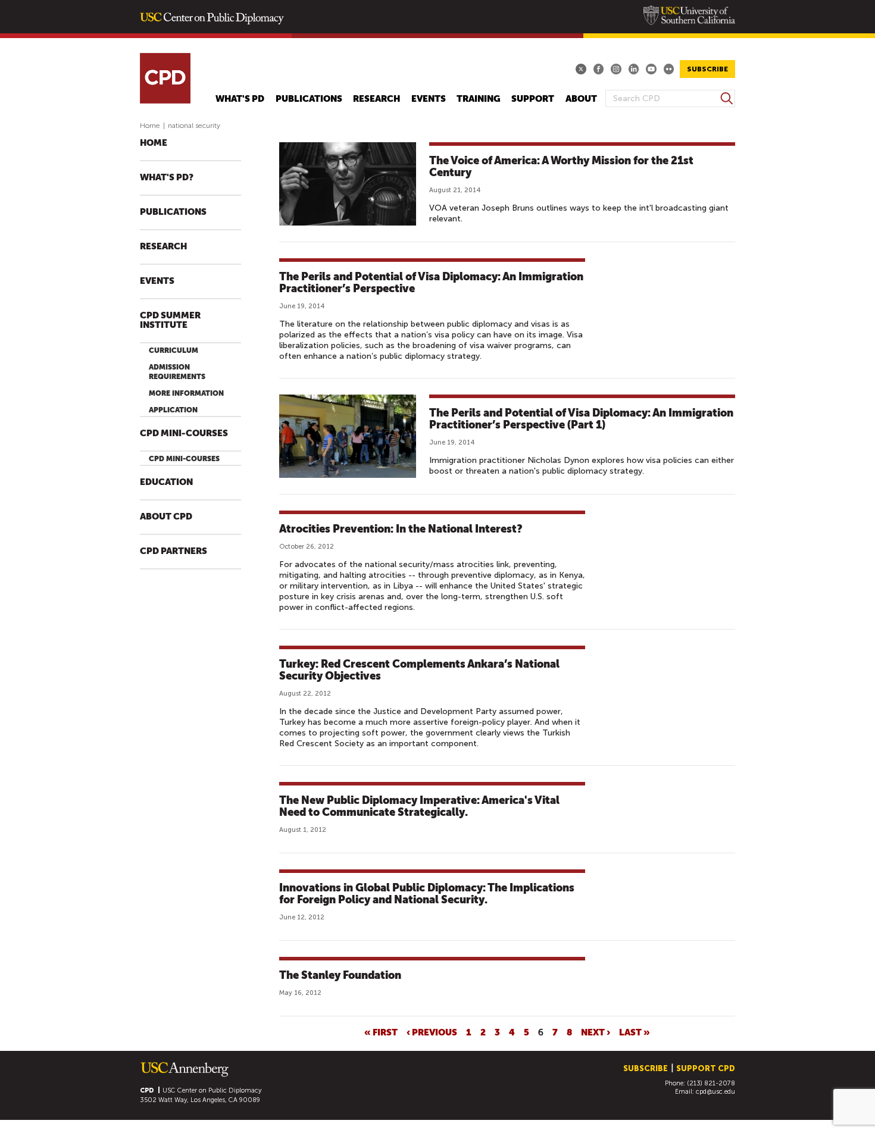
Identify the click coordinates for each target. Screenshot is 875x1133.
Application (173, 410)
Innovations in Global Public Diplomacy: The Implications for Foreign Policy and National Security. (426, 893)
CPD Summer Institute (170, 320)
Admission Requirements (177, 372)
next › (595, 1031)
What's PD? (166, 178)
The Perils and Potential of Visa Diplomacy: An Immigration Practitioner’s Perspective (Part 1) (581, 418)
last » (634, 1031)
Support (532, 99)
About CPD (166, 517)
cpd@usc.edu (715, 1092)
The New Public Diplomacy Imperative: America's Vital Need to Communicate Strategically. (419, 806)
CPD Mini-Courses (184, 433)
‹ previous (432, 1031)
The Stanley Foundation (340, 975)
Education (166, 482)
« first (381, 1031)
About (581, 99)
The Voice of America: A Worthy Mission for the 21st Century (561, 166)
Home (150, 125)
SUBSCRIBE (707, 69)
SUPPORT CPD (705, 1068)
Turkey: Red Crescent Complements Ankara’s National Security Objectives (419, 670)
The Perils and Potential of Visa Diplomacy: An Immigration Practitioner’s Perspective (431, 282)
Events (428, 99)
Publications (309, 99)
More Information (186, 393)
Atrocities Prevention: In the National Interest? (401, 528)
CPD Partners (173, 551)
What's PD (239, 99)
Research (376, 99)
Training (479, 99)
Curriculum (173, 350)
